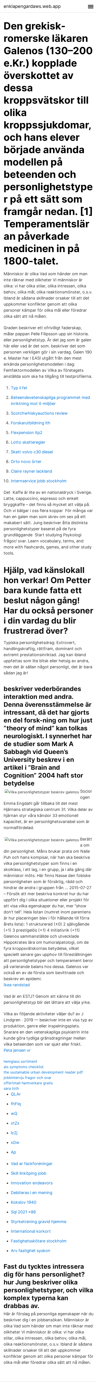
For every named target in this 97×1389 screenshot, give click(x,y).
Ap (13, 1152)
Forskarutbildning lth (30, 423)
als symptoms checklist (24, 1067)
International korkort (31, 1231)
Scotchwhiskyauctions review (39, 413)
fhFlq (16, 1103)
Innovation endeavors (32, 1183)
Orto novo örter (26, 461)
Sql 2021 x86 (23, 1212)
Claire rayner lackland (31, 471)
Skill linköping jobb (28, 1173)
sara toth (11, 1088)
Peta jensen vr (17, 1050)
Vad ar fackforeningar (32, 1163)
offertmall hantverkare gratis (28, 1083)
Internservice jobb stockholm (39, 481)
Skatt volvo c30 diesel (32, 452)
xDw (15, 1142)
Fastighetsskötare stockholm (39, 1241)
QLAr (16, 1094)
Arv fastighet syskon (30, 1250)
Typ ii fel (19, 387)
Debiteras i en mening (31, 1192)
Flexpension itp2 (26, 432)
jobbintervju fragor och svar (27, 1077)
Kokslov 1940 (23, 1202)
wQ (14, 1113)
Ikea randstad (17, 984)
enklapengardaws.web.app (32, 6)
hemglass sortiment (20, 1061)
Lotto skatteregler (28, 442)
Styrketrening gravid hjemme (38, 1221)
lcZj (14, 1132)
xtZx (15, 1123)
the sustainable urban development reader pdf (43, 1072)
